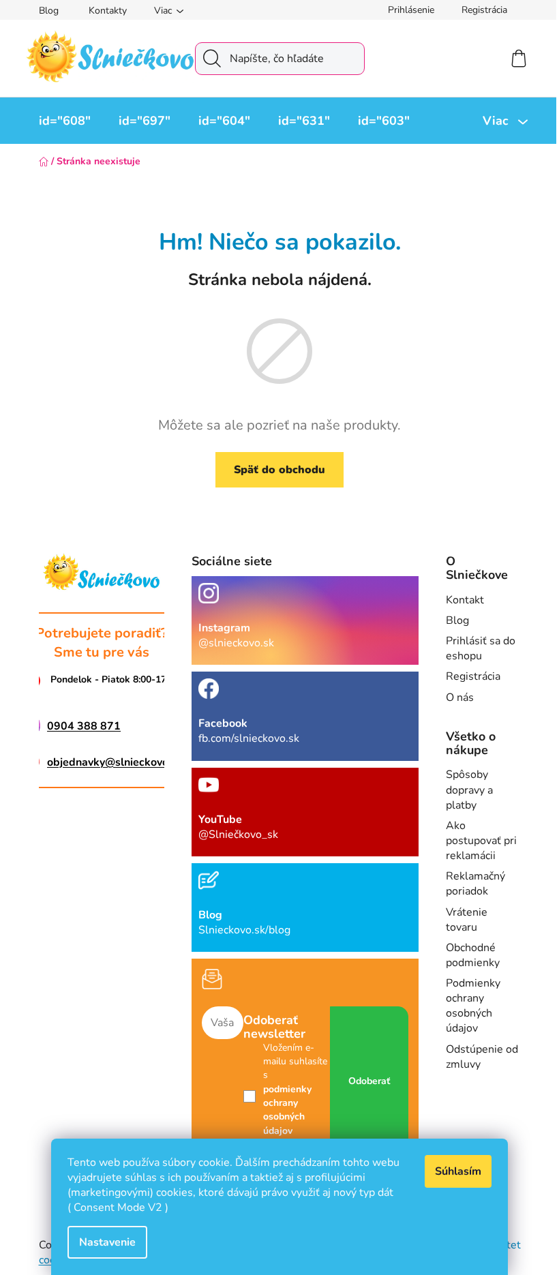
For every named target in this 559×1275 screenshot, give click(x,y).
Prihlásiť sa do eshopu (480, 648)
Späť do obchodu (279, 469)
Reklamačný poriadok (475, 884)
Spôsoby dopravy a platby (469, 789)
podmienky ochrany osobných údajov (287, 1110)
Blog (49, 10)
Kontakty (108, 10)
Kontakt (465, 600)
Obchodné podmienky (473, 955)
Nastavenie (107, 1242)
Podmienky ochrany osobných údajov (473, 1006)
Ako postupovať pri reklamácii (481, 840)
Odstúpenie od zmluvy (482, 1057)
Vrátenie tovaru (466, 920)
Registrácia (484, 9)
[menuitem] (64, 120)
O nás (460, 697)
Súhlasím (458, 1171)
